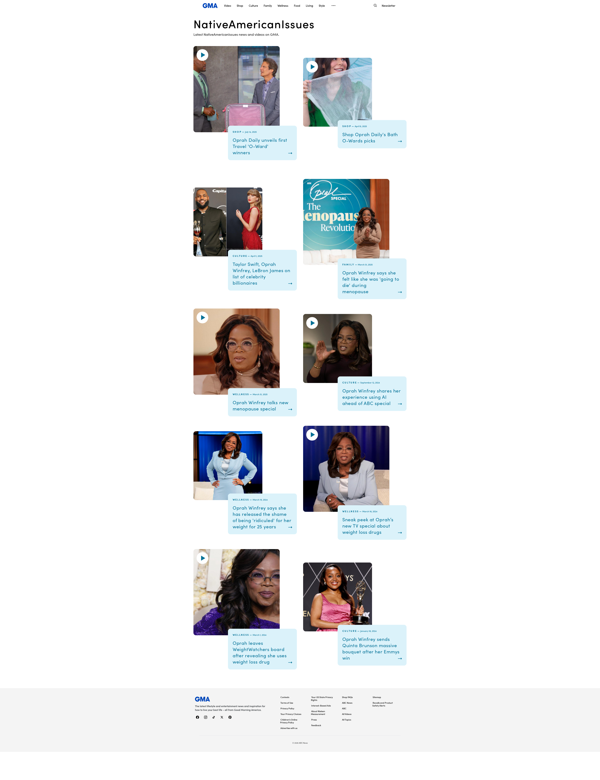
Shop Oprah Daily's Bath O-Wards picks (370, 137)
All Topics (346, 719)
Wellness (241, 394)
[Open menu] (333, 5)
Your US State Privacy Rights (322, 698)
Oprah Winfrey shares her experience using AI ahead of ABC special (371, 397)
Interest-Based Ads (321, 705)
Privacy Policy (287, 708)
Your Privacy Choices (290, 714)
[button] (202, 55)
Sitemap (377, 697)
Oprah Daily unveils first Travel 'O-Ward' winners (260, 146)
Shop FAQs (347, 697)
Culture (240, 255)
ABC (344, 708)
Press (314, 719)
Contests (284, 697)
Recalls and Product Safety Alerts (382, 704)
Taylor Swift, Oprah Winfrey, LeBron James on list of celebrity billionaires (261, 273)
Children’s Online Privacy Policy (288, 721)
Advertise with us (288, 728)
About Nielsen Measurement (318, 713)
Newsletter (388, 5)
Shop (237, 131)
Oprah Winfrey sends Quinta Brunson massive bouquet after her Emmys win (371, 648)
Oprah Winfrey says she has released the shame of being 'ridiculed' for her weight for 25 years (262, 517)
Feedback (316, 725)
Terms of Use (286, 702)
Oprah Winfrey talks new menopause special (261, 405)
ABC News (347, 702)
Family (348, 264)
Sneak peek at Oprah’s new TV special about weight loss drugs (367, 525)
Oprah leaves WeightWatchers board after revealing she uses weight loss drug (260, 652)
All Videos (346, 714)
